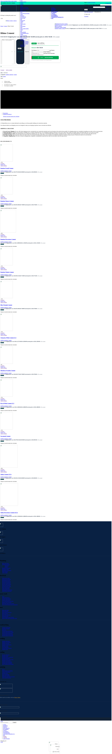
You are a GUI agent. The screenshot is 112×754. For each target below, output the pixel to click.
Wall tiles (22, 39)
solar (21, 25)
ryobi (21, 22)
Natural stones (23, 11)
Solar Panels (22, 26)
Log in (86, 9)
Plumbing (22, 15)
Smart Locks (22, 23)
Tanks (21, 29)
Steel (21, 27)
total (21, 36)
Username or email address (92, 4)
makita (21, 6)
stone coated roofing (24, 28)
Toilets (21, 34)
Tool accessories (23, 35)
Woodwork (22, 46)
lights (21, 5)
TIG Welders (25, 43)
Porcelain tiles (23, 16)
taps (21, 30)
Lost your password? (88, 12)
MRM (21, 9)
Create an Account (91, 2)
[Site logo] (8, 11)
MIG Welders (25, 41)
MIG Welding (26, 42)
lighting (21, 4)
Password (88, 7)
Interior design (23, 1)
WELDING (22, 40)
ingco (21, 0)
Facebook (86, 16)
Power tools (22, 18)
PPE (21, 19)
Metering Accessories (24, 8)
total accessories (23, 37)
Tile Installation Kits (24, 33)
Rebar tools (22, 20)
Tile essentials (23, 32)
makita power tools (24, 7)
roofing (21, 21)
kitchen (21, 2)
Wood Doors (23, 44)
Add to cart (20, 51)
